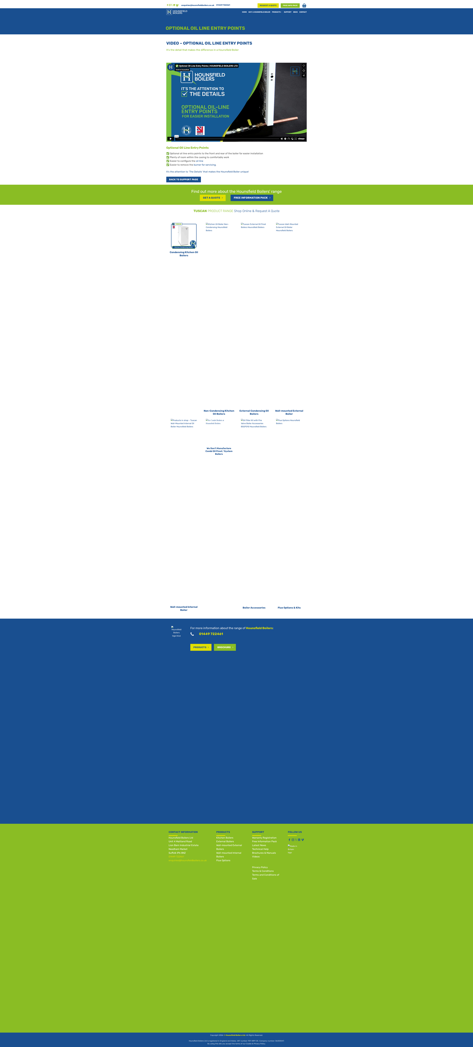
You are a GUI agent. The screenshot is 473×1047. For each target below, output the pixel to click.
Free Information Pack (264, 841)
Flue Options (223, 860)
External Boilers (225, 841)
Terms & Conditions (263, 871)
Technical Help (260, 849)
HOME (244, 12)
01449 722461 (223, 5)
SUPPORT (287, 12)
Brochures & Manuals (264, 852)
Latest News (259, 845)
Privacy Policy (260, 867)
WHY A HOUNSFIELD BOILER (259, 12)
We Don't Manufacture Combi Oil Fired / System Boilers (218, 451)
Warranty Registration (264, 837)
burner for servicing (205, 164)
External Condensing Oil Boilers (254, 412)
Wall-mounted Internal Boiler (184, 609)
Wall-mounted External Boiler (289, 412)
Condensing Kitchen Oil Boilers (184, 254)
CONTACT (303, 12)
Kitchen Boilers (224, 837)
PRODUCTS (276, 12)
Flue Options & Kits (289, 607)
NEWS (295, 12)
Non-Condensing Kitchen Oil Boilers (219, 412)
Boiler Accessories (254, 607)
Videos (256, 856)
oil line (199, 161)
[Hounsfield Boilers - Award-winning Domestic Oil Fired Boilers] (182, 12)
